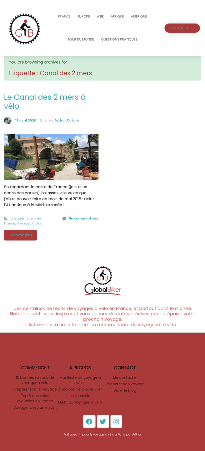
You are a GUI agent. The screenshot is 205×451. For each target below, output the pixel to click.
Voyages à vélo (29, 223)
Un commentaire (83, 218)
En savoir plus (20, 235)
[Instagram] (116, 421)
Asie (100, 16)
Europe (84, 16)
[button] (182, 28)
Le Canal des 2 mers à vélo (45, 102)
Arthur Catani (66, 120)
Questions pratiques (119, 39)
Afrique (117, 16)
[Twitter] (103, 421)
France (64, 16)
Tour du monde (81, 39)
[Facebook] (89, 421)
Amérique (139, 16)
